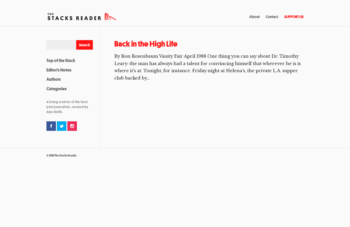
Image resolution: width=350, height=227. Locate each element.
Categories (56, 88)
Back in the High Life (145, 44)
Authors (53, 79)
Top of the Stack (60, 60)
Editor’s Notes (58, 70)
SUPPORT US (294, 17)
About (254, 17)
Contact (272, 17)
